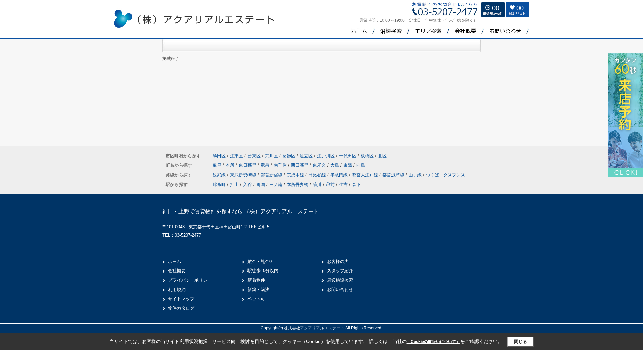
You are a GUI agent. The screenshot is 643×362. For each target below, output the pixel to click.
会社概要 (177, 270)
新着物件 (256, 280)
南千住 (281, 165)
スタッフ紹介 (340, 270)
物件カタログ (181, 308)
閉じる (520, 341)
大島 (335, 165)
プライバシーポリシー (190, 280)
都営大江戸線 (365, 174)
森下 (356, 184)
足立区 (306, 155)
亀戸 (218, 165)
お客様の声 (338, 261)
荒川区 (271, 155)
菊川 (317, 184)
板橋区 (367, 155)
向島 (360, 165)
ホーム (174, 261)
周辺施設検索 (340, 280)
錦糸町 (219, 184)
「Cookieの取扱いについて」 (433, 341)
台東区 (254, 155)
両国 (260, 184)
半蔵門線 (339, 174)
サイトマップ (181, 298)
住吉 (343, 184)
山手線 (416, 174)
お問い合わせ (340, 289)
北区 (382, 155)
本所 (231, 165)
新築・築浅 (258, 289)
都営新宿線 (272, 174)
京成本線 (296, 174)
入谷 (247, 184)
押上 (234, 184)
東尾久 (320, 165)
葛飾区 (288, 155)
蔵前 (330, 184)
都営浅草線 (394, 174)
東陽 (348, 165)
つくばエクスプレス (445, 174)
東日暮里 (248, 165)
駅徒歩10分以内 (262, 270)
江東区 (236, 155)
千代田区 (347, 155)
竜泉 (266, 165)
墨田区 (219, 155)
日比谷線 (317, 174)
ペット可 (256, 298)
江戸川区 (326, 155)
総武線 (220, 174)
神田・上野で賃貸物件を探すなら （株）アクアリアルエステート (240, 211)
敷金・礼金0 (259, 261)
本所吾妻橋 (297, 184)
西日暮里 (300, 165)
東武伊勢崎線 (244, 174)
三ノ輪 (275, 184)
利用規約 (177, 289)
